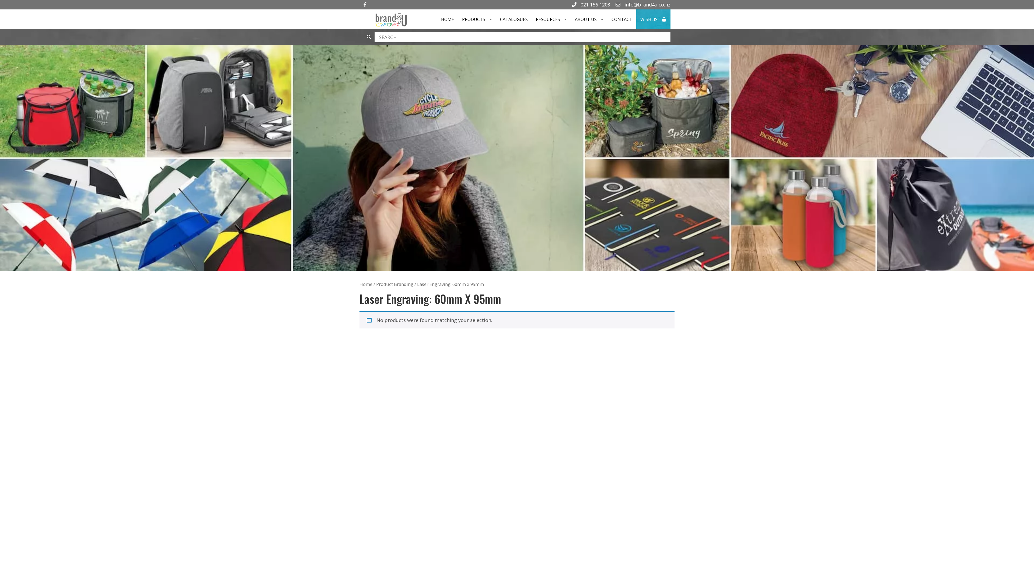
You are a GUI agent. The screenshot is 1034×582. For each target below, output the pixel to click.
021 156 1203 (594, 4)
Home (447, 19)
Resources (548, 19)
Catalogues (514, 19)
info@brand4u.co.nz (646, 4)
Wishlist (651, 19)
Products (473, 19)
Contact (622, 19)
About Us (586, 19)
